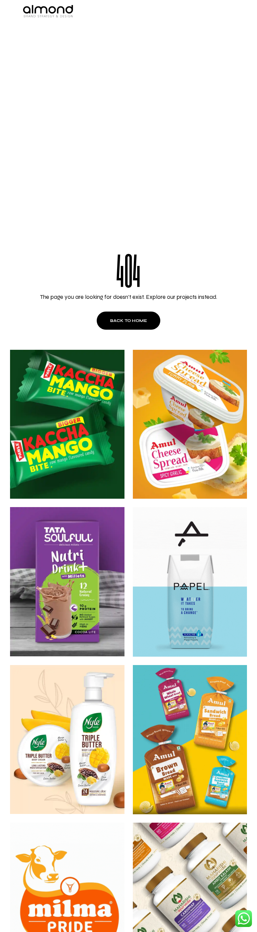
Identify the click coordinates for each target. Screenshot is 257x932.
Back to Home (128, 320)
